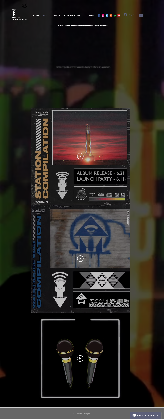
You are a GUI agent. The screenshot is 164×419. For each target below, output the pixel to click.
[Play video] (80, 156)
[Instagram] (103, 15)
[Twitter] (107, 15)
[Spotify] (115, 15)
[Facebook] (99, 15)
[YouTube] (118, 15)
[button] (141, 14)
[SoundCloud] (111, 15)
